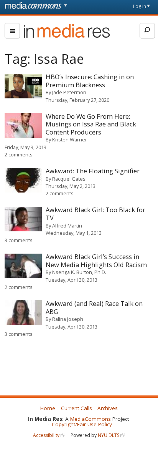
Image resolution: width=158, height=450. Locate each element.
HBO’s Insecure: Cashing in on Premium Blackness (90, 80)
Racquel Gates (69, 178)
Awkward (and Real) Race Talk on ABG (94, 307)
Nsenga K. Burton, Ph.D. (79, 272)
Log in (139, 6)
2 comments (19, 154)
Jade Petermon (69, 92)
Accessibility (46, 435)
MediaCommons (90, 418)
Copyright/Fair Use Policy (82, 424)
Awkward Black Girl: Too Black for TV (95, 213)
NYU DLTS (108, 435)
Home (47, 408)
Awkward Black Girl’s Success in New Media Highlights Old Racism (96, 260)
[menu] (12, 30)
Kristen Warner (69, 139)
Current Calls (76, 408)
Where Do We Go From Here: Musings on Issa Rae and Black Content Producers (91, 124)
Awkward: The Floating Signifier (93, 170)
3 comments (19, 240)
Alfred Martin (67, 225)
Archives (107, 408)
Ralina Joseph (67, 318)
